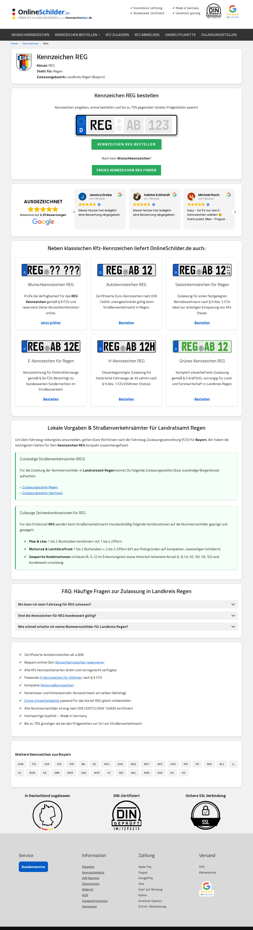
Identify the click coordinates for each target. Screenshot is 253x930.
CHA (46, 764)
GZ (19, 773)
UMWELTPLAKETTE (180, 34)
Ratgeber (88, 866)
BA (83, 764)
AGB (85, 895)
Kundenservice (33, 866)
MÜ (186, 764)
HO (183, 773)
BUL (133, 773)
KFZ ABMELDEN (147, 34)
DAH (159, 773)
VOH (173, 764)
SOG (83, 773)
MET (147, 764)
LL (233, 764)
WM (209, 764)
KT (109, 773)
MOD (32, 773)
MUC (107, 764)
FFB (71, 764)
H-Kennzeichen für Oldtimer (61, 677)
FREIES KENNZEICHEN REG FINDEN (126, 170)
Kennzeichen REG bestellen (126, 144)
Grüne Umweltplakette (41, 700)
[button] (99, 35)
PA (197, 764)
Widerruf (87, 889)
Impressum (89, 906)
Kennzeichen (31, 43)
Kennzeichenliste (93, 872)
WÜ (59, 764)
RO (172, 773)
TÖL (33, 764)
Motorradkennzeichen (57, 685)
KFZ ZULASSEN (117, 34)
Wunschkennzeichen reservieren (79, 662)
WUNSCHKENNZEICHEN (30, 34)
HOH (120, 764)
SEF (121, 773)
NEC (160, 764)
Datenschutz (90, 883)
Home (14, 43)
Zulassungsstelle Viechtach (42, 493)
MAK (146, 773)
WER (70, 773)
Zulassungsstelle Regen (40, 487)
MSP (97, 773)
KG (94, 764)
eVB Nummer (90, 878)
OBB (56, 773)
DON (21, 764)
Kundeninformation (95, 900)
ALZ (222, 764)
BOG (133, 764)
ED (44, 773)
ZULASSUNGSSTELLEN (219, 34)
